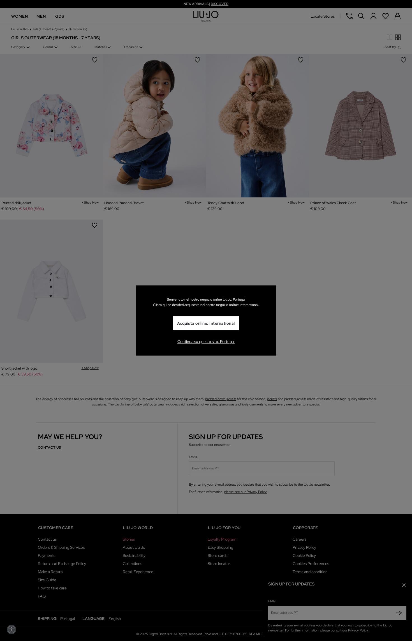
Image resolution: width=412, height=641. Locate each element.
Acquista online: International (206, 323)
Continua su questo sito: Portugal (206, 341)
